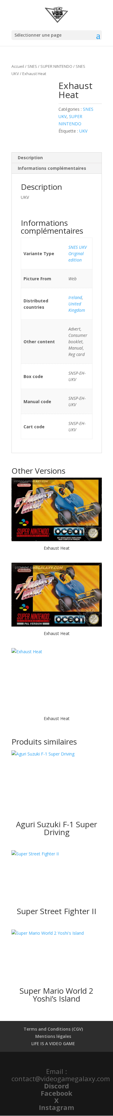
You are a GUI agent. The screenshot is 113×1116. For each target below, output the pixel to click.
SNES (32, 66)
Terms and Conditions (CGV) (53, 1029)
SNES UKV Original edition (77, 253)
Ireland (75, 297)
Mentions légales (53, 1036)
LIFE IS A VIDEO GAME (53, 1043)
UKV (83, 131)
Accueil (17, 66)
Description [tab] (30, 157)
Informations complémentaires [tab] (52, 168)
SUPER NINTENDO (56, 66)
